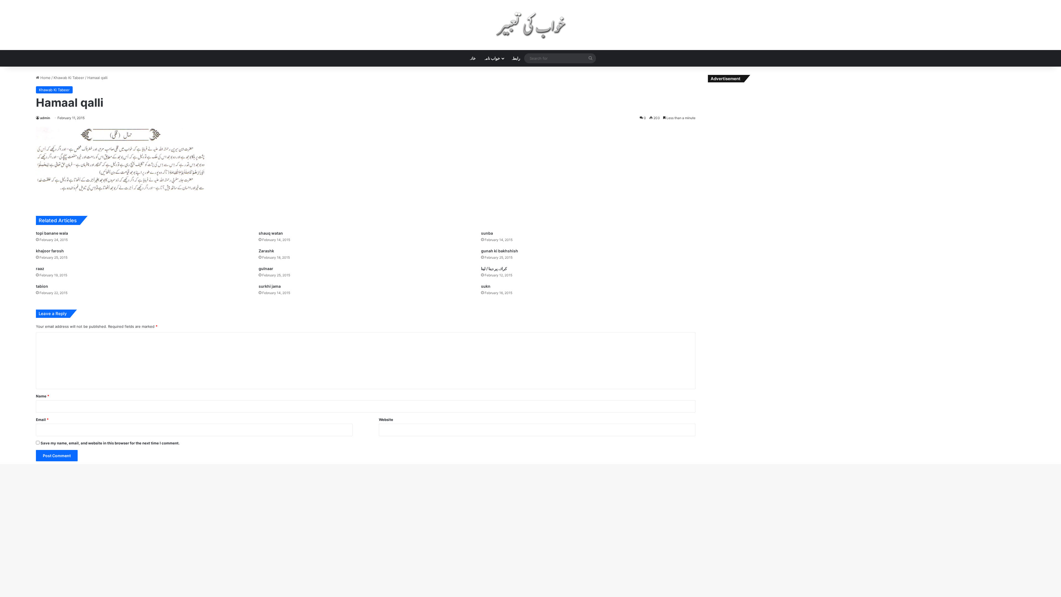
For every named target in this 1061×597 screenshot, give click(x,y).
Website (386, 419)
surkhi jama (270, 286)
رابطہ (515, 58)
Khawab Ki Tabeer (69, 77)
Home (45, 77)
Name (42, 396)
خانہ (472, 58)
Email (42, 419)
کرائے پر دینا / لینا (494, 268)
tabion (42, 286)
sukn (485, 286)
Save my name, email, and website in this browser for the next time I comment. (110, 443)
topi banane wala (52, 233)
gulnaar (266, 268)
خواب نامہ (492, 58)
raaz (40, 268)
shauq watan (271, 233)
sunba (487, 233)
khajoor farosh (50, 250)
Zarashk (266, 250)
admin (45, 118)
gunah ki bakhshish (499, 250)
